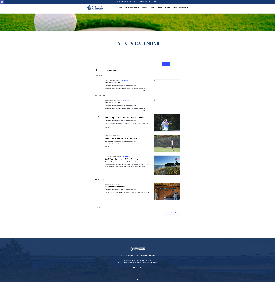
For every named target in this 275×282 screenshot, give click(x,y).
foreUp (155, 262)
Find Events (165, 64)
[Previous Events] (96, 70)
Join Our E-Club (143, 1)
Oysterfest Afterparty (115, 187)
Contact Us (139, 262)
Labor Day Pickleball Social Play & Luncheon (125, 118)
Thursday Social (112, 83)
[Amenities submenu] (155, 7)
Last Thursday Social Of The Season (121, 159)
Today (103, 69)
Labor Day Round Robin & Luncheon (121, 138)
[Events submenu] (162, 7)
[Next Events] (99, 70)
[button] (2, 2)
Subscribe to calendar (172, 212)
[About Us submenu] (170, 7)
